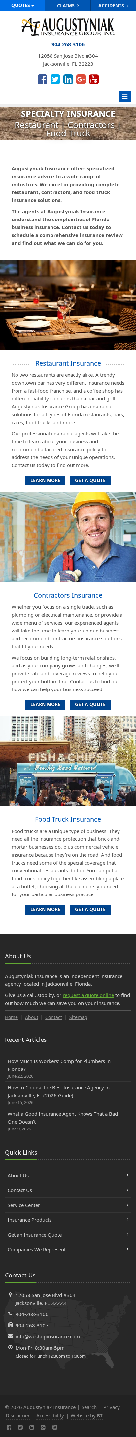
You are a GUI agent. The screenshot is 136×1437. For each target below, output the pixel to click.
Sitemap (78, 1017)
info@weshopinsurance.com (48, 1336)
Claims (66, 5)
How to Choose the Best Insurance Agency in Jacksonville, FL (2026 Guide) (59, 1094)
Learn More (45, 480)
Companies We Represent (37, 1249)
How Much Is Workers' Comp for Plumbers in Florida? (59, 1068)
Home (11, 1017)
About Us (18, 1175)
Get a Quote (90, 480)
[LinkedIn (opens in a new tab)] (68, 79)
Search (89, 1407)
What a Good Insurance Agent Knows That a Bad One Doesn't (63, 1121)
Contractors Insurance (68, 595)
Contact (53, 1017)
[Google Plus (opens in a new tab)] (81, 79)
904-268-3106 (32, 1314)
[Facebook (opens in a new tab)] (42, 79)
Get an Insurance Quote (35, 1234)
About (31, 1017)
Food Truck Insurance (68, 819)
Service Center (24, 1205)
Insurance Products (29, 1220)
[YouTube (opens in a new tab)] (94, 79)
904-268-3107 (32, 1325)
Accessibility (50, 1415)
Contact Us (20, 1190)
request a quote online (88, 995)
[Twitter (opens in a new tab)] (55, 79)
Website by (87, 1415)
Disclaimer (18, 1415)
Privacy (111, 1407)
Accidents (111, 5)
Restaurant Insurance (68, 363)
